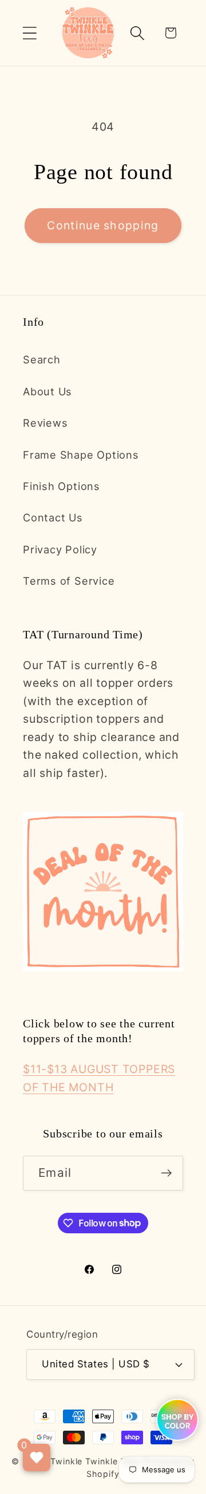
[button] (29, 33)
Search (42, 359)
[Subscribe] (166, 1173)
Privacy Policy (60, 549)
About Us (47, 391)
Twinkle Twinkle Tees (95, 1461)
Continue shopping (103, 225)
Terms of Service (68, 580)
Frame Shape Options (81, 454)
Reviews (45, 422)
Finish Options (61, 486)
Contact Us (53, 517)
